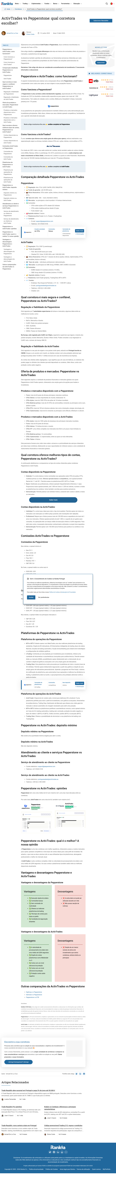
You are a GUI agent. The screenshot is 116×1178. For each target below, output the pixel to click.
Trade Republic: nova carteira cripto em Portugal (19, 1125)
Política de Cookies (54, 592)
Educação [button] (76, 3)
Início (8, 9)
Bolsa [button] (17, 3)
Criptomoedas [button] (36, 3)
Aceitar (31, 597)
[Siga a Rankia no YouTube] (62, 1152)
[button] (107, 3)
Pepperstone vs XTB (32, 997)
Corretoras (18, 9)
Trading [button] (25, 3)
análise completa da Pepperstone (59, 124)
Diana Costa (30, 34)
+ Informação (79, 234)
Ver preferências (43, 597)
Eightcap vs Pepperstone (34, 992)
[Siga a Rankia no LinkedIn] (58, 1152)
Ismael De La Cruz (12, 33)
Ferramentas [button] (65, 3)
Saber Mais (109, 82)
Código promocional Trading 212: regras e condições (63, 1125)
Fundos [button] (46, 3)
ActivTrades (58, 166)
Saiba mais (79, 231)
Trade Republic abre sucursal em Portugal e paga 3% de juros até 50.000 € (28, 1090)
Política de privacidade (36, 1169)
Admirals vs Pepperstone (34, 995)
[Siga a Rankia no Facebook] (54, 1152)
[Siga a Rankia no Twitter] (50, 1152)
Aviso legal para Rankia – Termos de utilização (75, 1169)
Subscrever (101, 62)
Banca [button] (55, 3)
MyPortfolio (106, 1169)
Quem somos (96, 1169)
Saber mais (109, 89)
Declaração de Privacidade (68, 592)
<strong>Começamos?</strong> (18, 1062)
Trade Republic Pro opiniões (11, 1107)
